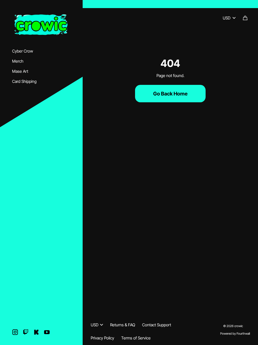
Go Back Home (170, 94)
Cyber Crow (22, 51)
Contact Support (156, 324)
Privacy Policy (102, 337)
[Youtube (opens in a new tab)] (47, 332)
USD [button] (227, 17)
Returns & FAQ (122, 324)
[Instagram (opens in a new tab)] (15, 332)
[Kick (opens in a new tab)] (36, 332)
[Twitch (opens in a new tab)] (25, 332)
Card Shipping (24, 81)
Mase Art (20, 71)
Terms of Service (136, 337)
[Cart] (245, 18)
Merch (17, 61)
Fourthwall (243, 333)
